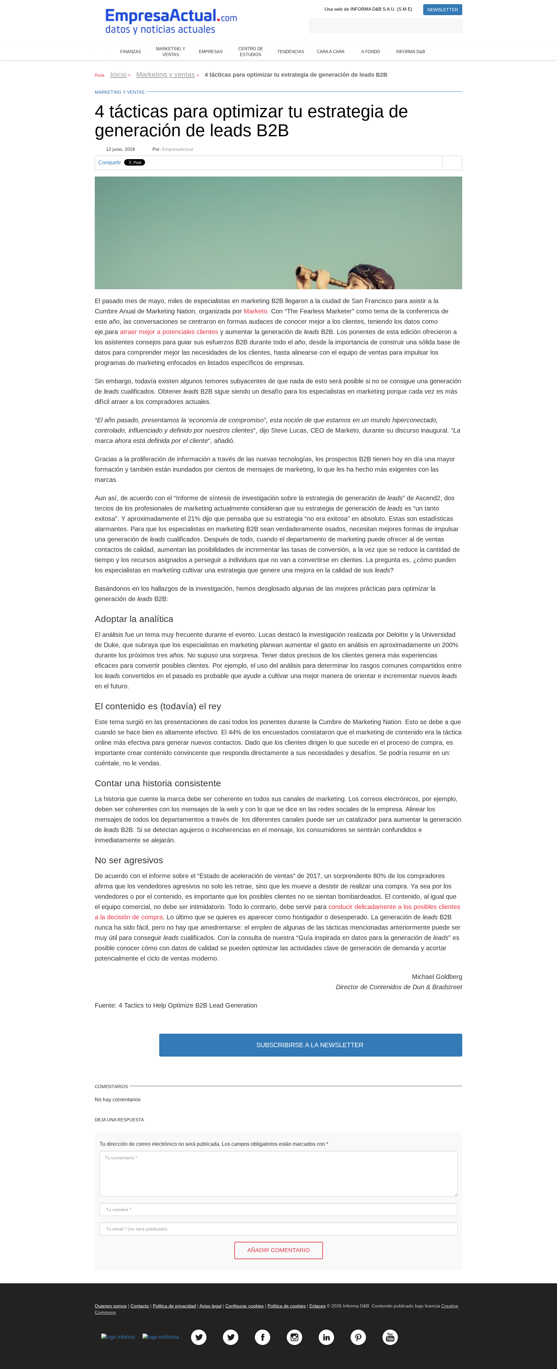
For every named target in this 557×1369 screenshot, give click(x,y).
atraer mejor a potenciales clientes (169, 331)
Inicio (103, 52)
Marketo (255, 311)
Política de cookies (287, 1305)
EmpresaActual (177, 149)
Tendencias (290, 51)
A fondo (370, 51)
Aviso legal (210, 1305)
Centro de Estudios (251, 51)
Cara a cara (331, 51)
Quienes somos (111, 1305)
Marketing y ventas (170, 51)
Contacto (140, 1305)
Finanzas (130, 51)
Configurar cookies (244, 1305)
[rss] (418, 9)
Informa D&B (410, 51)
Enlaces (317, 1305)
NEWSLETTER (442, 9)
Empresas (211, 51)
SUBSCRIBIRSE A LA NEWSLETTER (309, 1044)
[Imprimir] (452, 162)
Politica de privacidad (174, 1305)
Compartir (109, 162)
